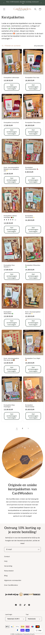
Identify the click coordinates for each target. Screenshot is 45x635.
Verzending (8, 566)
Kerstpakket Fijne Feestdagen (9, 406)
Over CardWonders (11, 585)
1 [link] (16, 428)
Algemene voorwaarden (12, 580)
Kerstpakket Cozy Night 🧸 (32, 359)
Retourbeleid (8, 571)
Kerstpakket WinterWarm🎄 (9, 312)
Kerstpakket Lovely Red (11, 122)
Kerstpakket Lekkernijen (11, 77)
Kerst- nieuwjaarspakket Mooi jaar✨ (32, 312)
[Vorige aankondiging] (4, 2)
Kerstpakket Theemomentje (29, 406)
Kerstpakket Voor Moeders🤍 (9, 266)
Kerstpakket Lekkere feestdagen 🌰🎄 (10, 216)
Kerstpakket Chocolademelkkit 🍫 (31, 168)
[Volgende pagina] (28, 428)
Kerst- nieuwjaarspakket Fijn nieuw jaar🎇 (11, 359)
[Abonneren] (38, 549)
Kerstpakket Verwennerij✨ (30, 216)
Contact (7, 556)
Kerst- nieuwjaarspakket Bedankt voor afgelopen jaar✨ (11, 169)
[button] (4, 9)
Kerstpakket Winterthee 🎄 (32, 266)
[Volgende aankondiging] (41, 2)
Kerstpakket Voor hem (32, 77)
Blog (5, 575)
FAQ (5, 561)
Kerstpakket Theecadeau (32, 122)
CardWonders (19, 634)
